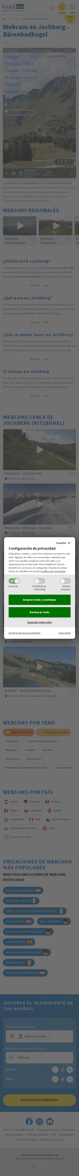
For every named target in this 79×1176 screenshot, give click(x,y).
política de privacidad (53, 571)
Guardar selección (39, 622)
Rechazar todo (39, 612)
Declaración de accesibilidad (24, 633)
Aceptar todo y (39, 600)
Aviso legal (65, 633)
